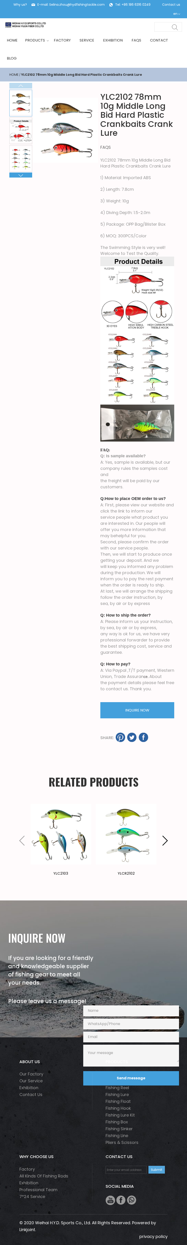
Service (87, 40)
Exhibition (113, 40)
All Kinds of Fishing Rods (43, 1176)
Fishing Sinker (119, 1129)
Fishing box (117, 1122)
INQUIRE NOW (137, 710)
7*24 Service (32, 1196)
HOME (12, 40)
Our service (31, 1081)
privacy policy (153, 1236)
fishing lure (117, 1094)
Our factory (31, 1074)
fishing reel (117, 1088)
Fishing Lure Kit (120, 1115)
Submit (156, 1169)
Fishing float (118, 1101)
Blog (12, 58)
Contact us (171, 4)
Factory (62, 40)
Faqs (136, 40)
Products (35, 40)
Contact (159, 40)
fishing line (117, 1135)
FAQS (105, 147)
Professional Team (38, 1190)
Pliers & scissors (122, 1142)
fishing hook (118, 1108)
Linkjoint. (27, 1229)
